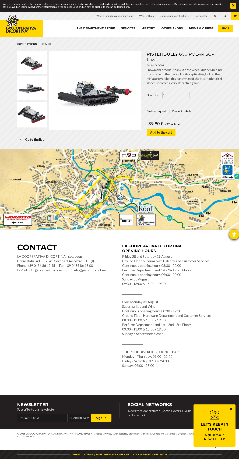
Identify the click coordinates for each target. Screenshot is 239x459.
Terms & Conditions (153, 433)
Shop (225, 28)
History (148, 28)
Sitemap (171, 433)
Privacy (108, 433)
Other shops (172, 28)
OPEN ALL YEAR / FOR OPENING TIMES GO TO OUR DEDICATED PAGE (119, 454)
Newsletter (32, 404)
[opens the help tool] (234, 234)
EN (214, 16)
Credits (98, 433)
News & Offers (201, 28)
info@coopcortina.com (45, 270)
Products (32, 43)
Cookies (182, 433)
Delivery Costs (30, 436)
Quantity (152, 95)
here (126, 6)
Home (20, 43)
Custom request (156, 111)
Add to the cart (161, 132)
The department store (95, 28)
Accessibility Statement (127, 433)
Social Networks (150, 404)
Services (128, 28)
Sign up (101, 418)
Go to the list (34, 139)
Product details (181, 111)
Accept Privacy (81, 417)
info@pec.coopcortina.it (91, 270)
